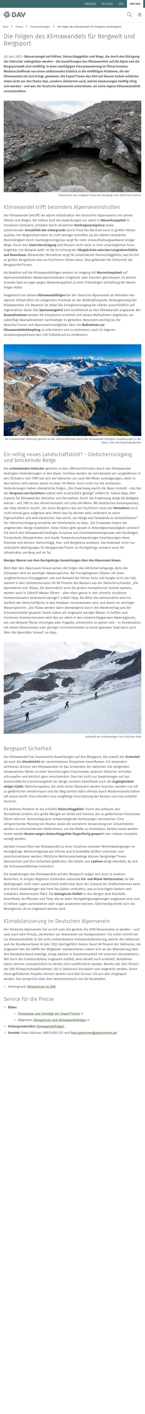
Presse (19, 26)
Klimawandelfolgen (50, 1026)
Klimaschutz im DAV (41, 987)
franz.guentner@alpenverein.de (94, 1033)
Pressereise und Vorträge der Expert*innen (49, 1014)
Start (5, 26)
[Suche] (129, 14)
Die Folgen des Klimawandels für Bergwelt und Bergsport (89, 26)
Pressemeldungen (40, 26)
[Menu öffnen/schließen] (139, 14)
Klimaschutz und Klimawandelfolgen (60, 1020)
